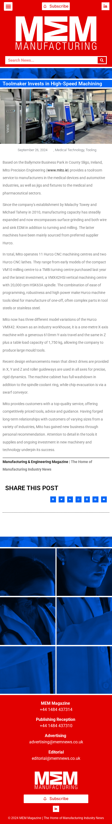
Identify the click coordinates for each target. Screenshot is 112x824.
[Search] (102, 60)
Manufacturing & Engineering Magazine (35, 462)
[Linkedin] (105, 6)
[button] (8, 6)
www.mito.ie (57, 170)
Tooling (91, 150)
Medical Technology (69, 150)
